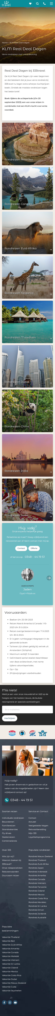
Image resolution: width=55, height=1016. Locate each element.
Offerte (34, 548)
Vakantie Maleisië (10, 956)
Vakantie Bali (8, 941)
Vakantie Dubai (9, 979)
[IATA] (42, 733)
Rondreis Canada (37, 879)
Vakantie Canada (10, 952)
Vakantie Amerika (10, 948)
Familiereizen (8, 825)
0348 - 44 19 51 (35, 556)
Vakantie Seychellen (11, 990)
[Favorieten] (30, 3)
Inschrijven (9, 718)
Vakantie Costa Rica (11, 975)
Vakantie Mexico (10, 971)
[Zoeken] (37, 3)
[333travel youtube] (15, 1002)
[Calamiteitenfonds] (23, 733)
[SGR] (33, 733)
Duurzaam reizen (10, 875)
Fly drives (6, 833)
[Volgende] (49, 578)
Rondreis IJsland (37, 891)
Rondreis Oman (36, 910)
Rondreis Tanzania (38, 887)
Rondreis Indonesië (38, 871)
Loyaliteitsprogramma (39, 837)
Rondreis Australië (37, 917)
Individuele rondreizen (13, 818)
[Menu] (51, 3)
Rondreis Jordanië (37, 913)
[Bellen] (44, 3)
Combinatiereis (9, 841)
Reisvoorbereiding (37, 829)
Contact (21, 548)
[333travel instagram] (10, 1002)
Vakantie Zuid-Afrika (12, 945)
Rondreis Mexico (36, 894)
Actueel (32, 822)
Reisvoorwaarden (10, 871)
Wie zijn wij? (8, 856)
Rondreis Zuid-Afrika (39, 864)
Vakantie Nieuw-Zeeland (14, 983)
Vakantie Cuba (9, 987)
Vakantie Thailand (11, 937)
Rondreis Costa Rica (38, 898)
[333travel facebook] (4, 1002)
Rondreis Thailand (37, 860)
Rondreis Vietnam (37, 883)
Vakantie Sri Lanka (11, 964)
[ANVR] (13, 733)
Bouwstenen (8, 822)
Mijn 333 (32, 833)
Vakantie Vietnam (10, 960)
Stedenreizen (8, 837)
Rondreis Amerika (37, 875)
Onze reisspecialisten (12, 868)
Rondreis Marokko (37, 902)
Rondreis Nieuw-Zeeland (41, 856)
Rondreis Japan (36, 868)
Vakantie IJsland (10, 967)
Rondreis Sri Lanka (38, 906)
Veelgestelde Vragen (38, 825)
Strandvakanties (10, 829)
